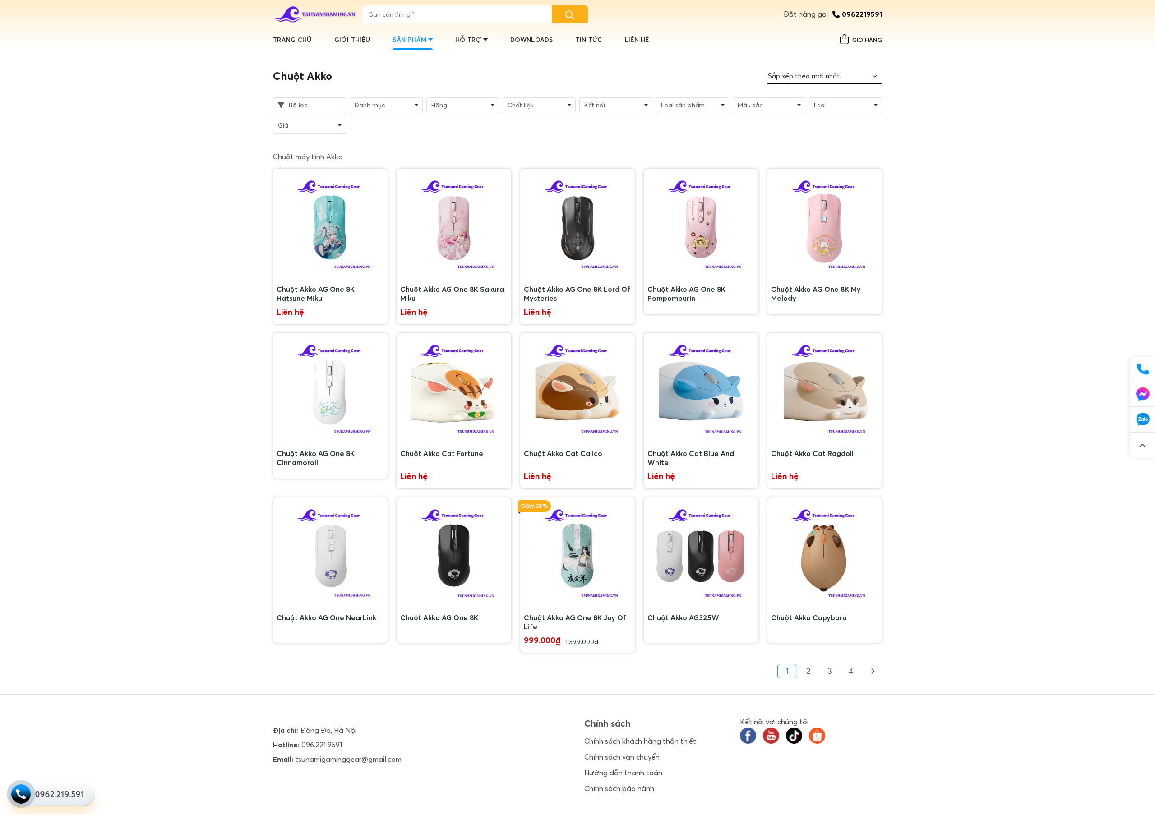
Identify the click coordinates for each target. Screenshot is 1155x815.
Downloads (531, 40)
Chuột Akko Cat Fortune (441, 453)
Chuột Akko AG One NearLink (326, 617)
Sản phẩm (409, 40)
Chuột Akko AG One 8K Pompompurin (686, 294)
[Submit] (570, 14)
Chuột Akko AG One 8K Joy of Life (575, 622)
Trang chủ (292, 40)
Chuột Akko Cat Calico (563, 453)
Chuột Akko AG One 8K (439, 617)
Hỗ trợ (468, 40)
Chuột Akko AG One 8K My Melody (816, 294)
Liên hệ (637, 40)
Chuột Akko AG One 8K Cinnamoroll (316, 458)
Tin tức (589, 40)
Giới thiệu (352, 40)
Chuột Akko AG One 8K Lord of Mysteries (577, 294)
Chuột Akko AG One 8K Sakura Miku (452, 294)
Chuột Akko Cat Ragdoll (812, 453)
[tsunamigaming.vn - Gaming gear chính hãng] (315, 14)
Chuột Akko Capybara (809, 617)
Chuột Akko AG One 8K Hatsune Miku (316, 294)
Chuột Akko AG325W (683, 617)
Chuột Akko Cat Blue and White (690, 458)
